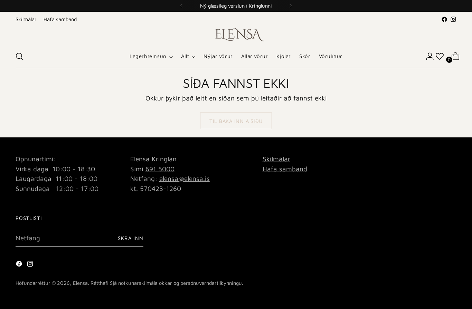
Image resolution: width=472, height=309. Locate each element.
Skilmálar (276, 159)
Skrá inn (130, 238)
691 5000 (159, 169)
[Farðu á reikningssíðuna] (427, 56)
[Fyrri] (181, 6)
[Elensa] (236, 34)
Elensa (80, 283)
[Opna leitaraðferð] (19, 56)
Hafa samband (285, 169)
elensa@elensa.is (184, 178)
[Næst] (290, 6)
